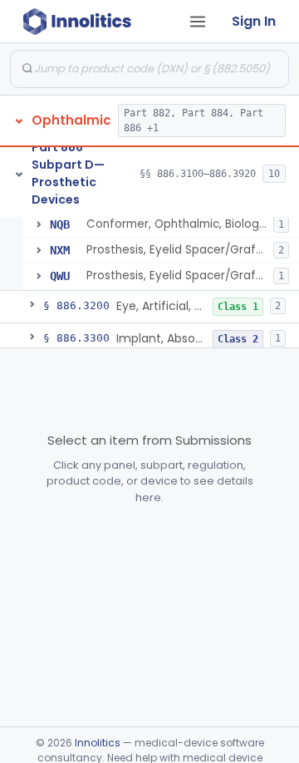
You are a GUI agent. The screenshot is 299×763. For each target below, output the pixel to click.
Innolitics (97, 743)
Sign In (254, 21)
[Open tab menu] (198, 21)
